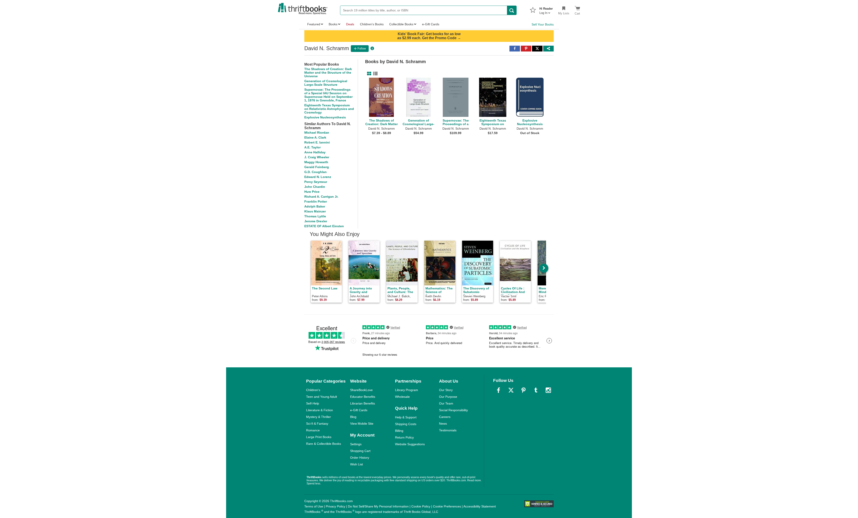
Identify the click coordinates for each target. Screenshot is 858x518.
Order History (359, 457)
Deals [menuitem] (350, 24)
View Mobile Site (361, 423)
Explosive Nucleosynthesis (325, 117)
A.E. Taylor (312, 147)
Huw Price (312, 191)
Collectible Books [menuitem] (401, 24)
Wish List (356, 464)
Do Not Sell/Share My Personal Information (378, 506)
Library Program (406, 390)
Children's (313, 390)
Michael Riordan (316, 132)
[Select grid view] (368, 74)
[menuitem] (546, 9)
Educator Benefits (362, 396)
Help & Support (405, 417)
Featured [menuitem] (313, 24)
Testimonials (447, 430)
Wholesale (402, 396)
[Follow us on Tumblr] (535, 390)
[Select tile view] (374, 74)
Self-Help (312, 403)
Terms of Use (313, 506)
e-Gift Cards (358, 410)
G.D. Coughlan (315, 172)
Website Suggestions (410, 444)
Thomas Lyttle (315, 216)
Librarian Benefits (362, 403)
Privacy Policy (335, 506)
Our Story (446, 390)
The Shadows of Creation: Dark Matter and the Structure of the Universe (328, 72)
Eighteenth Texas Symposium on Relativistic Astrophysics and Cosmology (329, 108)
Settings (356, 444)
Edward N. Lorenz (317, 177)
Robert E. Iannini (317, 142)
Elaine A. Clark (315, 137)
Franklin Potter (315, 201)
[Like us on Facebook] (498, 390)
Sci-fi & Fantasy (317, 423)
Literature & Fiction (319, 410)
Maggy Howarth (316, 162)
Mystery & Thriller (318, 417)
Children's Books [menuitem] (372, 24)
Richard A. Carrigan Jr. (321, 196)
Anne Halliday (315, 152)
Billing (399, 430)
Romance (313, 430)
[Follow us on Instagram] (548, 390)
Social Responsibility (453, 410)
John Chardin (314, 186)
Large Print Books (318, 437)
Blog (353, 417)
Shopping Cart (360, 451)
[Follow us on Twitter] (511, 390)
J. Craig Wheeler (316, 157)
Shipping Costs (405, 424)
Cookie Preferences (447, 506)
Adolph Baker (314, 206)
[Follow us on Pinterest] (523, 390)
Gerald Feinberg (316, 167)
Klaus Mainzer (315, 211)
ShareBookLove (361, 390)
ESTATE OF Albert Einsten (324, 226)
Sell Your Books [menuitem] (543, 24)
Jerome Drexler (315, 221)
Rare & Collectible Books (323, 443)
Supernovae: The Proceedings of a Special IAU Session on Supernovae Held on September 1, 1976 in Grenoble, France (328, 95)
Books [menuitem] (333, 24)
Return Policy (404, 437)
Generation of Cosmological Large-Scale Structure (325, 82)
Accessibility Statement (479, 506)
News (443, 423)
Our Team (446, 403)
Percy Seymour (315, 182)
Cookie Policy (420, 506)
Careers (444, 417)
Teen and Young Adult (321, 396)
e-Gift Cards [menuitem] (430, 24)
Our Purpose (448, 396)
